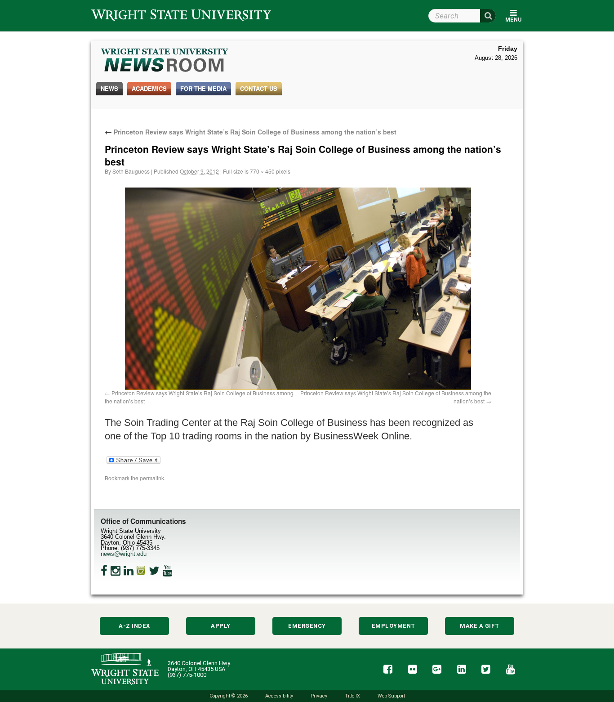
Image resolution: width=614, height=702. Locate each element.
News (109, 88)
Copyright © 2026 (228, 696)
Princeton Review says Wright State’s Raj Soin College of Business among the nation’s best (250, 131)
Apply (221, 625)
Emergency (307, 625)
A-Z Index (134, 625)
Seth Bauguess (131, 171)
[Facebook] (104, 570)
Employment (393, 625)
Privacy (319, 696)
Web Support (391, 696)
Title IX (352, 696)
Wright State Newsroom (165, 61)
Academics (149, 88)
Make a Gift (479, 625)
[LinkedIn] (128, 570)
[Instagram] (115, 570)
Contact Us (258, 88)
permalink (152, 478)
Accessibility (279, 696)
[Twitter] (154, 570)
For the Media (203, 88)
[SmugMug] (141, 570)
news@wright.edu (124, 553)
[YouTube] (168, 570)
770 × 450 (262, 171)
